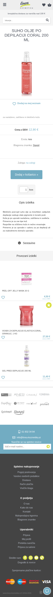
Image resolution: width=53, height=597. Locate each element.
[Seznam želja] (44, 5)
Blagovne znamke (27, 519)
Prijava (26, 535)
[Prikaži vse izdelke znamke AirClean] (6, 395)
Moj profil (26, 539)
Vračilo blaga (26, 488)
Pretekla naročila (26, 543)
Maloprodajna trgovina (26, 515)
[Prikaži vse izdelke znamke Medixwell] (32, 404)
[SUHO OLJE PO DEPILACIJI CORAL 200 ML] (26, 70)
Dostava (26, 480)
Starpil (36, 145)
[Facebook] (24, 558)
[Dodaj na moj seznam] (3, 298)
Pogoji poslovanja (27, 472)
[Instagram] (30, 558)
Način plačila (26, 484)
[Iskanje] (47, 20)
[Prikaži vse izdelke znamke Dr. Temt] (19, 404)
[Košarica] (49, 5)
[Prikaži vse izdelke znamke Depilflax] (6, 404)
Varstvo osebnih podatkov (26, 476)
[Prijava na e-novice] (48, 446)
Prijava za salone (26, 547)
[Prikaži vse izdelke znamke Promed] (44, 404)
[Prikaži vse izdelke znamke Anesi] (19, 395)
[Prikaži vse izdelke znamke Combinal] (44, 395)
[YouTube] (35, 558)
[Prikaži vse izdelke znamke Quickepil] (6, 412)
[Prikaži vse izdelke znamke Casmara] (32, 395)
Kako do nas (26, 507)
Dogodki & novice (26, 562)
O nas (27, 503)
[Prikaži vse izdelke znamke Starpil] (19, 412)
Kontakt (26, 511)
